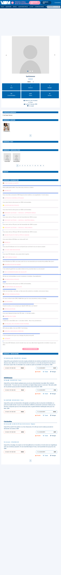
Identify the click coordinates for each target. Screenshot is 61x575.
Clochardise (8, 421)
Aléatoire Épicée (23, 6)
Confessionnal (39, 6)
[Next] (43, 166)
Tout (2, 6)
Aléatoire (8, 6)
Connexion (57, 2)
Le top (31, 6)
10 (40, 165)
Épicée (15, 6)
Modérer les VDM (45, 3)
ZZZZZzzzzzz (8, 378)
